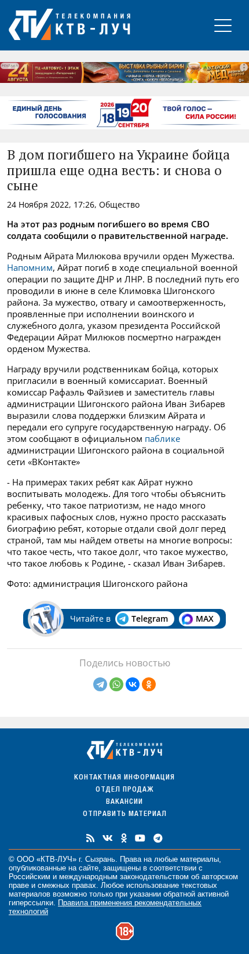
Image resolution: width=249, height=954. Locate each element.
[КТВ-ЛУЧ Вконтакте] (107, 838)
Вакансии (124, 802)
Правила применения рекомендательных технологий (105, 907)
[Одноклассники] (149, 684)
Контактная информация (124, 778)
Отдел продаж (124, 790)
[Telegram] (100, 684)
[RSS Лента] (90, 838)
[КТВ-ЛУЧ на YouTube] (140, 838)
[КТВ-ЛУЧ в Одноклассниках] (124, 838)
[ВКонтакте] (133, 684)
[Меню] (223, 25)
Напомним (30, 267)
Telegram (149, 618)
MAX (205, 618)
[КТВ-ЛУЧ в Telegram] (158, 838)
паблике (162, 438)
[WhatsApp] (116, 684)
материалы (199, 859)
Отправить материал (125, 814)
